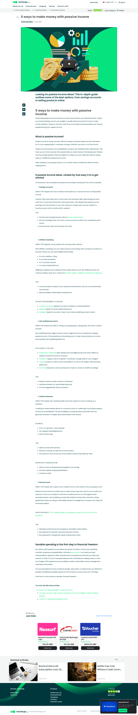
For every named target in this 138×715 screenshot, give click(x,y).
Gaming (52, 6)
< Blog (17, 17)
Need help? (94, 2)
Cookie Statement (97, 711)
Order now (47, 648)
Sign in (122, 2)
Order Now (122, 710)
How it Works (82, 711)
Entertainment (31, 6)
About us (13, 695)
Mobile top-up (18, 6)
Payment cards (62, 6)
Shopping (42, 6)
